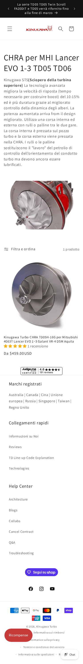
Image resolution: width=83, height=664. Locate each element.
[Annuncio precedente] (9, 8)
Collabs (14, 521)
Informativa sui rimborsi (49, 632)
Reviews (15, 447)
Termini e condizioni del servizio (43, 647)
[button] (9, 28)
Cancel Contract (21, 531)
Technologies (19, 468)
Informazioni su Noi (24, 436)
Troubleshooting (21, 553)
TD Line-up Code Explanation (31, 457)
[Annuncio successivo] (74, 8)
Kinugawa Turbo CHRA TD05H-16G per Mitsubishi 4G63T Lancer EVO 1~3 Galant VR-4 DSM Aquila (41, 339)
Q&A (12, 542)
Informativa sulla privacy (44, 639)
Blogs (13, 510)
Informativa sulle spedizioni (36, 654)
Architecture (18, 499)
